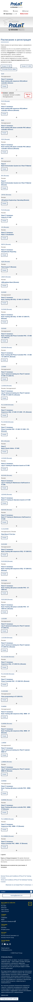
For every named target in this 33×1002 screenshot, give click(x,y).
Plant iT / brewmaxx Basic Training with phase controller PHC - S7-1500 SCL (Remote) (15, 606)
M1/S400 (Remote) (6, 475)
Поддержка (4, 917)
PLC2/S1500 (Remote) (7, 674)
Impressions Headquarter (7, 921)
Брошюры (3, 927)
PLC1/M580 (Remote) (7, 819)
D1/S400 (3, 292)
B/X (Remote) (5, 175)
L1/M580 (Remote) (6, 761)
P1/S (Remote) (5, 210)
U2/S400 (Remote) (6, 494)
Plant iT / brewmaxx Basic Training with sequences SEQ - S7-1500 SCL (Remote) (16, 568)
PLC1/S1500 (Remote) (7, 656)
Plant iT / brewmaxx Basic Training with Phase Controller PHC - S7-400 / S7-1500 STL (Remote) (16, 354)
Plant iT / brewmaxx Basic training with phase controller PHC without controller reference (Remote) (16, 146)
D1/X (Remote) (5, 101)
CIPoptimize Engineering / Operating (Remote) (15, 200)
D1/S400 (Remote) (6, 309)
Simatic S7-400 (6, 66)
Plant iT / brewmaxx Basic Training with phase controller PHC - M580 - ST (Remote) (16, 807)
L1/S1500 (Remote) (6, 637)
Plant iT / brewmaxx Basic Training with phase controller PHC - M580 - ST (16, 788)
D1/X (2, 74)
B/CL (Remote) (5, 441)
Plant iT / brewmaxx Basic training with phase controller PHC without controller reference (16, 127)
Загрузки (4, 924)
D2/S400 (3, 328)
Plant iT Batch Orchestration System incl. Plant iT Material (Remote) (16, 183)
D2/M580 (3, 781)
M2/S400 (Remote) (6, 510)
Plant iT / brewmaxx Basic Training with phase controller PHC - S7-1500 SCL (15, 587)
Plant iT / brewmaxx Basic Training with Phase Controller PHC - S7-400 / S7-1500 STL (16, 335)
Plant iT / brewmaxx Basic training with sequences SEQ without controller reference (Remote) (14, 108)
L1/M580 (3, 742)
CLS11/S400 (4, 529)
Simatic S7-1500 (26, 66)
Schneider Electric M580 (9, 69)
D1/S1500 (4, 544)
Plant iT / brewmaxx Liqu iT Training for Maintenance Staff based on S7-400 (15, 482)
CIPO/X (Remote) (6, 194)
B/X (2, 158)
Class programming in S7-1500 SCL (12, 696)
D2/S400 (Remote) (6, 347)
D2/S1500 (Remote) (7, 599)
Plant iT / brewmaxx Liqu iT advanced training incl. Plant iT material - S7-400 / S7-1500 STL (15, 373)
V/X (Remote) (5, 227)
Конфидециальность (6, 950)
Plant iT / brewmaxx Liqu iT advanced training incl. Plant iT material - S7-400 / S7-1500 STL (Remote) (15, 393)
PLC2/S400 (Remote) (7, 422)
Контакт (26, 11)
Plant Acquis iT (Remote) (8, 267)
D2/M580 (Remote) (6, 800)
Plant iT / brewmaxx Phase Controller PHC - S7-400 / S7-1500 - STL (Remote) (15, 429)
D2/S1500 (4, 580)
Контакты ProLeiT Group (7, 937)
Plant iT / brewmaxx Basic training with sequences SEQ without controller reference (14, 81)
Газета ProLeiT (5, 911)
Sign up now (28, 95)
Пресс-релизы (5, 909)
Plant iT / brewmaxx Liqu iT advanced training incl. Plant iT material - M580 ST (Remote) (15, 769)
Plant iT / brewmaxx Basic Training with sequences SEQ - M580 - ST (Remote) (15, 730)
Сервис (3, 914)
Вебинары (4, 907)
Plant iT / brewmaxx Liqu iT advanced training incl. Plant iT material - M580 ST (15, 750)
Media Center (24, 13)
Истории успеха (5, 929)
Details (4, 86)
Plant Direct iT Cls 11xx (8, 534)
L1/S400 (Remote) (6, 385)
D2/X (2, 120)
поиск (16, 11)
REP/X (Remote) (6, 244)
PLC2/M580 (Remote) (7, 836)
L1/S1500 (4, 618)
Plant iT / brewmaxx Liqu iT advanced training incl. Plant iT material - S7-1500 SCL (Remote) (15, 645)
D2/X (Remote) (5, 139)
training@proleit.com (16, 895)
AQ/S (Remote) (5, 261)
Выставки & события (8, 902)
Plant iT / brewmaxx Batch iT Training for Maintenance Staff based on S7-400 (16, 517)
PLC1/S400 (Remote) (7, 404)
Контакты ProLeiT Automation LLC (10, 935)
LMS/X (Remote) (6, 277)
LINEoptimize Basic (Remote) (10, 282)
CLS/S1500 (4, 691)
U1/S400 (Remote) (6, 458)
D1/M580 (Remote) (6, 723)
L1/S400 (3, 366)
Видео (2, 919)
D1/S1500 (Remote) (7, 561)
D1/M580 (3, 706)
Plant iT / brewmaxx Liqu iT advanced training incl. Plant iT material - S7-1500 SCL (15, 625)
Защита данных (5, 948)
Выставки (3, 905)
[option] (16, 24)
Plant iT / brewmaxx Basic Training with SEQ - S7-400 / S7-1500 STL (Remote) (15, 316)
